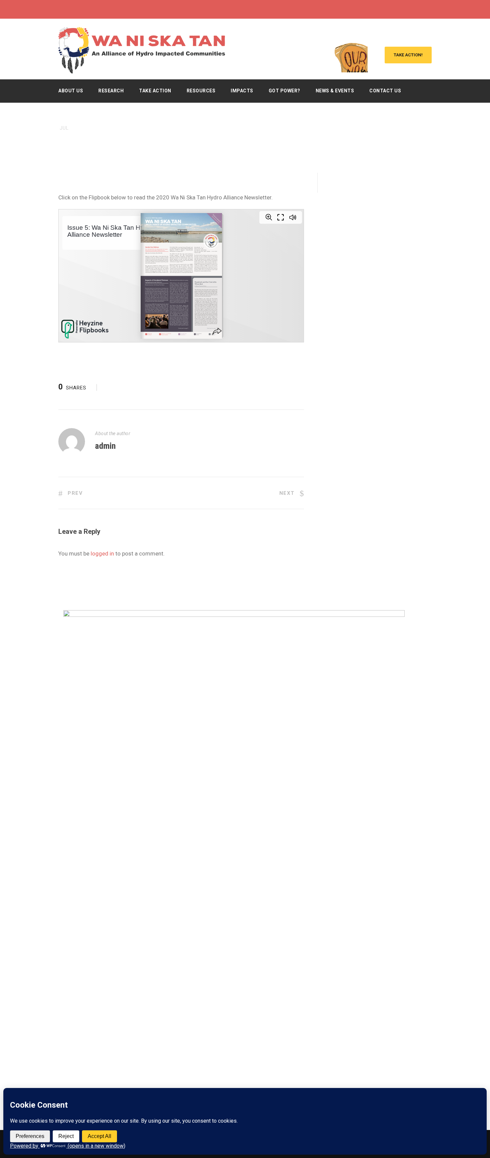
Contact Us (385, 90)
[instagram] (430, 9)
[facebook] (405, 9)
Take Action (155, 90)
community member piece (146, 139)
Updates (236, 139)
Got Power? (284, 90)
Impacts (242, 90)
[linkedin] (417, 9)
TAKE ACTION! (408, 54)
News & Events (335, 90)
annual (106, 139)
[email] (393, 9)
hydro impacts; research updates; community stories (327, 139)
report (216, 139)
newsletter (191, 139)
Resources (201, 90)
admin (105, 446)
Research (111, 90)
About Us (70, 90)
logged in (102, 553)
